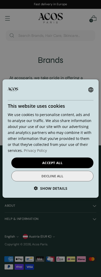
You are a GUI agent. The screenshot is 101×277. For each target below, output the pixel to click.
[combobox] (90, 89)
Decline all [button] (52, 176)
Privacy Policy (35, 150)
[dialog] (51, 138)
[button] (50, 188)
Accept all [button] (52, 162)
